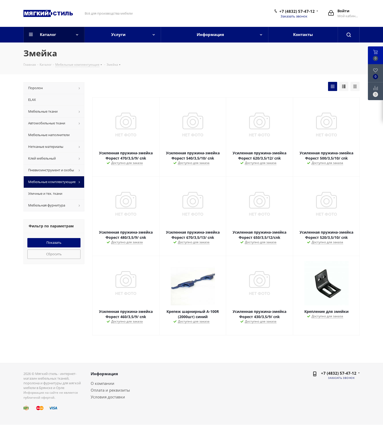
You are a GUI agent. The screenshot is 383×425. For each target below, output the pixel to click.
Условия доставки (108, 396)
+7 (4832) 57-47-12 (297, 11)
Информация (104, 373)
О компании (102, 383)
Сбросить (54, 254)
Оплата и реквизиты (110, 390)
